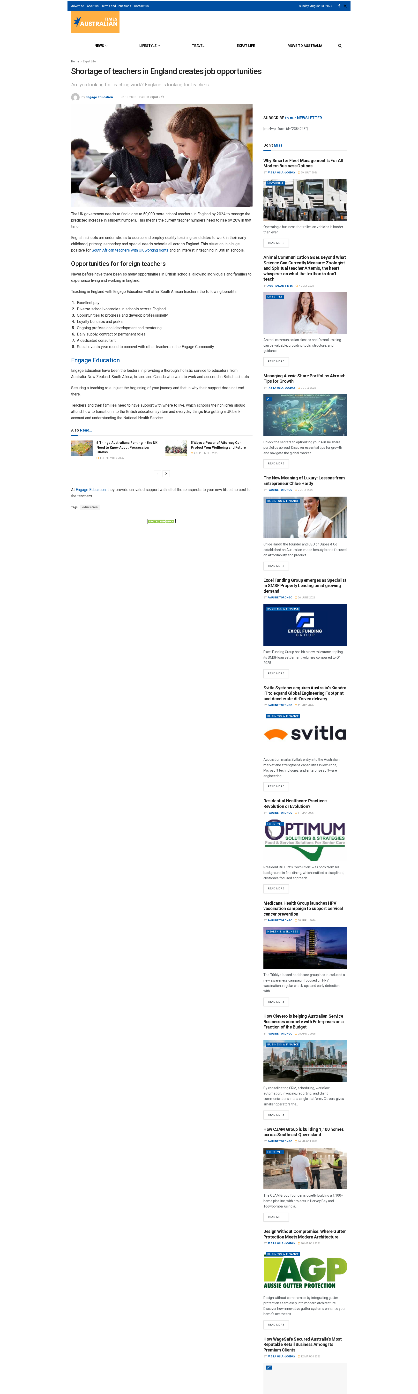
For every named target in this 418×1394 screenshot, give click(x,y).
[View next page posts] (166, 473)
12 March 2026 (310, 1356)
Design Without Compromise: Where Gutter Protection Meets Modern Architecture (304, 1234)
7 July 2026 (306, 285)
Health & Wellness (282, 931)
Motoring (275, 183)
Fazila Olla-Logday (281, 172)
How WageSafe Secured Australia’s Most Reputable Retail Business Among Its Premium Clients (302, 1344)
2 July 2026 (308, 387)
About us (93, 6)
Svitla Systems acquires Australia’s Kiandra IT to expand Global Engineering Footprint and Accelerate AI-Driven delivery (304, 693)
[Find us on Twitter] (345, 6)
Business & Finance (283, 501)
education (90, 507)
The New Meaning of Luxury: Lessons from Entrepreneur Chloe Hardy (304, 480)
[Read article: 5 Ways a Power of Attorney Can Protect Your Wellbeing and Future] (176, 448)
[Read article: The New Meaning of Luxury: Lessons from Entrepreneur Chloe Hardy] (305, 517)
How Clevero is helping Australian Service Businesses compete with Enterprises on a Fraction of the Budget (303, 1021)
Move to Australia (305, 46)
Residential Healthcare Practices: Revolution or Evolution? (295, 803)
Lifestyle (148, 46)
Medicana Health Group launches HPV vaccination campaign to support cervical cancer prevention (303, 909)
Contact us (141, 6)
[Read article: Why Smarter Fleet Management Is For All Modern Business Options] (305, 200)
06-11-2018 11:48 (132, 97)
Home (75, 61)
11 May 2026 (305, 705)
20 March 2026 (310, 1243)
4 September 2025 (111, 458)
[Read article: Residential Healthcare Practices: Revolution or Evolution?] (305, 840)
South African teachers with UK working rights (130, 250)
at (269, 398)
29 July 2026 (308, 172)
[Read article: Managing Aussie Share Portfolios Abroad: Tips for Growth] (305, 415)
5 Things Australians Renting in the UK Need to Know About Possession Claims (127, 447)
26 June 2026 (306, 597)
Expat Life (246, 46)
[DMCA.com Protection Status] (161, 521)
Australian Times (280, 285)
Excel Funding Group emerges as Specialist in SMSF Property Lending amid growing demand (304, 586)
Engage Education (99, 97)
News (99, 46)
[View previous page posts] (157, 473)
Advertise (77, 6)
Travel (198, 46)
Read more (278, 242)
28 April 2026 (306, 920)
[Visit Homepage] (95, 22)
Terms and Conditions (116, 6)
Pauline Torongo (280, 490)
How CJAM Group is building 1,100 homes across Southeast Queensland (303, 1132)
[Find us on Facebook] (339, 6)
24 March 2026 (307, 1141)
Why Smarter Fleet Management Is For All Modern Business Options (303, 163)
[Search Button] (340, 46)
